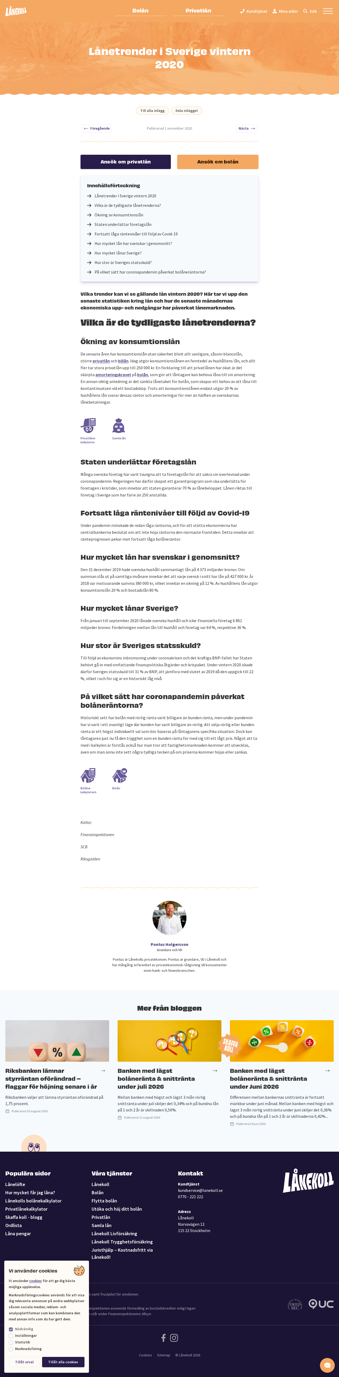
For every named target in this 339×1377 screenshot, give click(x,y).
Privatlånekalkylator (26, 1209)
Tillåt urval (24, 1362)
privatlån (101, 360)
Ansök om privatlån (126, 161)
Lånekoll (100, 1184)
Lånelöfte (15, 1184)
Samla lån (101, 1225)
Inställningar (26, 1335)
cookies (35, 1280)
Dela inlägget (187, 110)
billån (123, 360)
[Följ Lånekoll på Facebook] (163, 1338)
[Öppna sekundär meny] (328, 11)
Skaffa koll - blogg (23, 1217)
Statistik (22, 1342)
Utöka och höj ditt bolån (117, 1209)
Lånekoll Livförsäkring (114, 1233)
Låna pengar (18, 1233)
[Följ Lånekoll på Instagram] (174, 1338)
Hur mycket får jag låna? (30, 1192)
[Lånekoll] (15, 11)
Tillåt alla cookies (63, 1362)
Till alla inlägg (152, 110)
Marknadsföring (28, 1348)
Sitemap (163, 1355)
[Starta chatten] (327, 1365)
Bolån (140, 10)
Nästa (244, 128)
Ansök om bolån (218, 161)
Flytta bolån (104, 1201)
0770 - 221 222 (190, 1196)
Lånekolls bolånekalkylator (33, 1201)
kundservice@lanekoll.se (200, 1190)
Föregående (100, 128)
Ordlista (13, 1225)
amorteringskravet (113, 374)
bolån (142, 374)
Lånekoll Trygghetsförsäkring (122, 1242)
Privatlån (198, 10)
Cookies (145, 1355)
